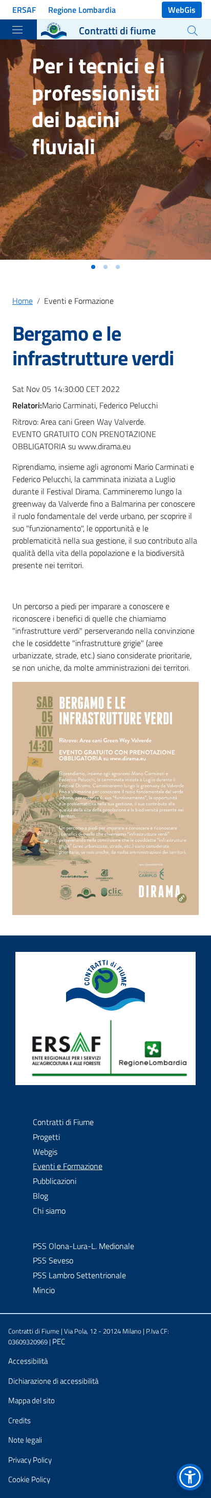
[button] (93, 267)
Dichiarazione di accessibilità (53, 1381)
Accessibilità (28, 1361)
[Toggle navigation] (17, 30)
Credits (19, 1420)
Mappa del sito (31, 1400)
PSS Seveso (53, 1260)
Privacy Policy (30, 1460)
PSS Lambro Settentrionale (79, 1275)
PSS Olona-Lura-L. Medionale (83, 1246)
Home (22, 301)
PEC (58, 1341)
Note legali (25, 1440)
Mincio (44, 1290)
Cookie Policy (29, 1479)
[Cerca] (192, 31)
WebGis (182, 10)
